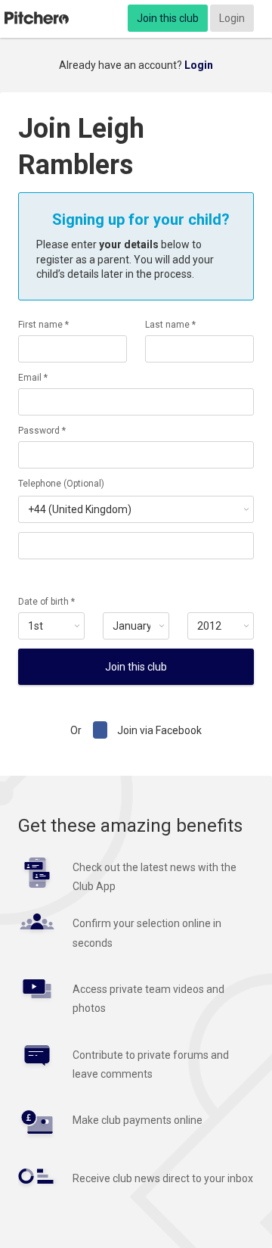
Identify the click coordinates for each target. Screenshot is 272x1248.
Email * (33, 377)
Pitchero (37, 18)
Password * (42, 430)
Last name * (170, 324)
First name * (43, 324)
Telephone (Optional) (61, 483)
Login (232, 18)
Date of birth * (46, 601)
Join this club (168, 18)
